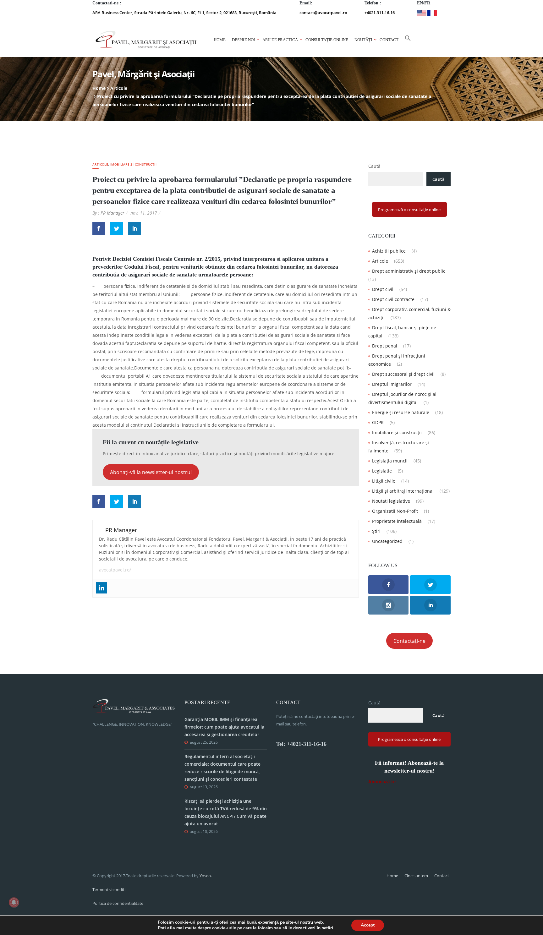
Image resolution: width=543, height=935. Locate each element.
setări (327, 928)
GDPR (378, 422)
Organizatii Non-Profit (395, 511)
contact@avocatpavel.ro (323, 12)
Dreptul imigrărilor (392, 384)
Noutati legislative (391, 501)
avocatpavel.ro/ (115, 570)
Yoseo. (206, 875)
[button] (408, 40)
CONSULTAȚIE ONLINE (326, 39)
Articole (118, 88)
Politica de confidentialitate (117, 903)
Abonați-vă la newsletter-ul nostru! (151, 472)
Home (220, 39)
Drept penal (384, 346)
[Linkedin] (101, 587)
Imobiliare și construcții (133, 164)
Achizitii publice (389, 251)
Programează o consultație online (409, 209)
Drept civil (382, 289)
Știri (376, 531)
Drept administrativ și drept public (408, 271)
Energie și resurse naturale (400, 412)
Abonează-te (382, 782)
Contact (389, 39)
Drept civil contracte (393, 299)
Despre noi (243, 39)
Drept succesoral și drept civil (403, 374)
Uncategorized (387, 541)
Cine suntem (416, 875)
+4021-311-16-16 (380, 12)
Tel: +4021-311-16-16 (301, 744)
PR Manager (112, 213)
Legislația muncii (390, 461)
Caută (374, 166)
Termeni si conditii (109, 889)
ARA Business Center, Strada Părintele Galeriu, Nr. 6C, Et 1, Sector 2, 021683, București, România (184, 12)
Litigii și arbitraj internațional (403, 491)
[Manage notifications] (14, 902)
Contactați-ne (409, 640)
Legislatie (382, 471)
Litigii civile (383, 481)
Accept (368, 925)
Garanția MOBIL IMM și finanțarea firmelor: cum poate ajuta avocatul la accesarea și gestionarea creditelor (224, 726)
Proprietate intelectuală (397, 521)
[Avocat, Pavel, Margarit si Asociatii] (146, 40)
